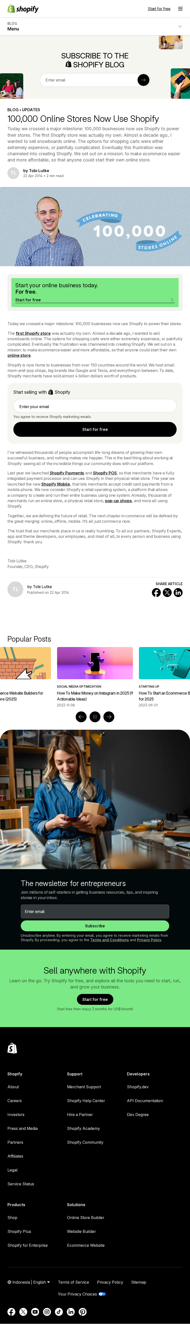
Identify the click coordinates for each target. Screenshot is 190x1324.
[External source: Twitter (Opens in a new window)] (23, 1312)
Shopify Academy (83, 1128)
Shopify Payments (67, 472)
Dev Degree (138, 1114)
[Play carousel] (95, 716)
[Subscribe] (143, 80)
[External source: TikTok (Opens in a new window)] (59, 1312)
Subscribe (95, 925)
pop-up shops (118, 500)
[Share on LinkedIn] (178, 592)
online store (19, 355)
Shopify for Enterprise (27, 1245)
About (13, 1086)
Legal (12, 1170)
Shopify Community (85, 1142)
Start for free (159, 8)
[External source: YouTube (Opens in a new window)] (35, 1312)
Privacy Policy (149, 940)
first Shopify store (33, 333)
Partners (15, 1142)
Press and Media (22, 1128)
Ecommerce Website (86, 1245)
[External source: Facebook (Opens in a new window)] (11, 1312)
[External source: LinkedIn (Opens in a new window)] (71, 1312)
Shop (12, 1217)
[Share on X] (167, 592)
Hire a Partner (80, 1114)
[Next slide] (108, 716)
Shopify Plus (19, 1231)
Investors (15, 1114)
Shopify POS (105, 472)
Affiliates (15, 1156)
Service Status (20, 1183)
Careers (14, 1100)
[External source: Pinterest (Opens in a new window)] (83, 1312)
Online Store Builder (85, 1217)
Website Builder (81, 1231)
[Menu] (180, 9)
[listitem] (95, 677)
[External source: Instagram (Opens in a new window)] (47, 1312)
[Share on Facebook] (156, 592)
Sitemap (138, 1282)
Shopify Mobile (55, 484)
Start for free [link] (95, 429)
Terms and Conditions (109, 940)
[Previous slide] (81, 716)
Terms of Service (73, 1282)
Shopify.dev (138, 1086)
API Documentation (145, 1100)
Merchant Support (84, 1086)
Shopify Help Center (86, 1100)
